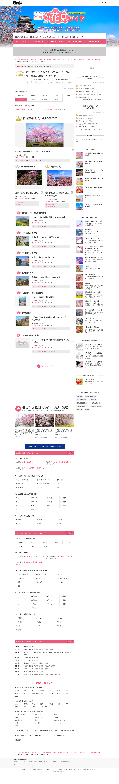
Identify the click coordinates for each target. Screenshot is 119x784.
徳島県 (36, 672)
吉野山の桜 (92, 400)
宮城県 (26, 650)
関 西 (17, 666)
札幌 (29, 647)
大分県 (68, 542)
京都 (66, 37)
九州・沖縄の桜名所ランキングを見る (92, 129)
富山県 (31, 660)
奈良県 (41, 666)
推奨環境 (40, 769)
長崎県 (57, 96)
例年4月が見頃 (58, 717)
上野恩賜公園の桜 (82, 403)
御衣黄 (39, 524)
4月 (19, 506)
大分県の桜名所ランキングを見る (93, 99)
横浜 (40, 652)
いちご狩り (25, 761)
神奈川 (51, 693)
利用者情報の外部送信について (89, 769)
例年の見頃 (38, 735)
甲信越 (49, 37)
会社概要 (80, 769)
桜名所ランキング (41, 42)
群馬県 (59, 652)
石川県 (26, 660)
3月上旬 (34, 502)
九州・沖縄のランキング (28, 556)
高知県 (41, 672)
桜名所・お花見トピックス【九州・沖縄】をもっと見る (45, 446)
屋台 (58, 488)
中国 (69, 37)
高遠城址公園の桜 (82, 406)
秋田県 (41, 650)
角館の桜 (79, 409)
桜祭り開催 (60, 480)
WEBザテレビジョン (34, 766)
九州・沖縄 (80, 37)
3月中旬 (49, 502)
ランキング (24, 110)
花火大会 (45, 761)
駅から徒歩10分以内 (43, 484)
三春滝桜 (79, 396)
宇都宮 (68, 652)
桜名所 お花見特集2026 (21, 37)
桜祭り (56, 714)
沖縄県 (57, 99)
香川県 (26, 672)
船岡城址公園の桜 (96, 406)
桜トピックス (95, 42)
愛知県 (26, 663)
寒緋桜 (39, 622)
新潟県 (36, 657)
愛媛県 (31, 672)
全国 (16, 704)
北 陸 (17, 660)
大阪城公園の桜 (95, 403)
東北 (37, 37)
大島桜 (59, 622)
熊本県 (68, 96)
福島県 (52, 650)
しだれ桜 (59, 520)
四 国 (17, 672)
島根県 (46, 669)
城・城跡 (20, 488)
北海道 (32, 37)
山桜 (19, 524)
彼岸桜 (20, 622)
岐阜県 (35, 663)
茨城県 (26, 654)
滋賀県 (53, 666)
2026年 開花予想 (59, 735)
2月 (19, 498)
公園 (58, 484)
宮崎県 (33, 99)
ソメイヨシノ (41, 520)
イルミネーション (65, 761)
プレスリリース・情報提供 (56, 769)
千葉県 (45, 652)
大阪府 (26, 666)
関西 (62, 37)
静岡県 (46, 663)
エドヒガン (40, 626)
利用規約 (24, 769)
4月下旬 (64, 604)
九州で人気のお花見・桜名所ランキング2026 (37, 66)
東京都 (26, 652)
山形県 (46, 650)
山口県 (36, 669)
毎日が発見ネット (55, 766)
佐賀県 (45, 96)
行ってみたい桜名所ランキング (44, 730)
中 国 (17, 669)
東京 (44, 37)
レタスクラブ (16, 766)
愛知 (67, 693)
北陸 (54, 37)
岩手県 (36, 650)
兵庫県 (36, 666)
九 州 (17, 674)
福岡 (16, 696)
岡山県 (31, 669)
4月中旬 (49, 506)
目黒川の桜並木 (81, 400)
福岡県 (33, 96)
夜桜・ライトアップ (43, 480)
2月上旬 (34, 498)
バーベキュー (41, 488)
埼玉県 (50, 652)
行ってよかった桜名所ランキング (64, 730)
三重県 (40, 663)
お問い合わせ (46, 769)
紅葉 (59, 761)
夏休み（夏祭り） (52, 761)
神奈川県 (36, 652)
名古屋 (30, 663)
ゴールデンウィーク (37, 761)
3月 (19, 502)
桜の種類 (18, 740)
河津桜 (59, 524)
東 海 (17, 663)
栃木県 (64, 652)
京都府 (31, 666)
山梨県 (26, 657)
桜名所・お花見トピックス (23, 735)
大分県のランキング (26, 462)
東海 (58, 37)
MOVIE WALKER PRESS (45, 766)
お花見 (30, 761)
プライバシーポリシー (32, 769)
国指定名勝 (21, 578)
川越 (54, 652)
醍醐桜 (87, 409)
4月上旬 (34, 506)
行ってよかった (58, 41)
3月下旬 (64, 502)
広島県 (26, 669)
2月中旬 (49, 498)
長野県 (31, 657)
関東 (41, 37)
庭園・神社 (21, 484)
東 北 (17, 650)
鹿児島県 (44, 99)
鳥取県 (41, 669)
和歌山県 (47, 666)
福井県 (36, 660)
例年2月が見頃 (19, 717)
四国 (73, 37)
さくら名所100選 (76, 41)
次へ (48, 366)
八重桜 (20, 520)
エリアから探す (22, 41)
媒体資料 (65, 769)
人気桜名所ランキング (21, 730)
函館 (33, 647)
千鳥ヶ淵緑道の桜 (90, 396)
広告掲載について (72, 769)
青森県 (31, 650)
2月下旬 (64, 498)
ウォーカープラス (17, 761)
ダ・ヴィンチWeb (25, 766)
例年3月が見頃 (39, 717)
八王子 (30, 652)
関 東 (17, 652)
